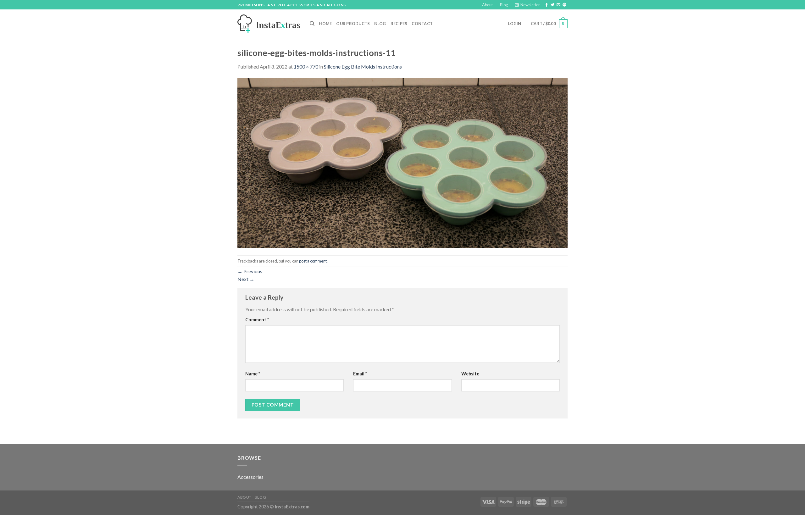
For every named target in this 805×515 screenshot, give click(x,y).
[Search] (312, 24)
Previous (249, 271)
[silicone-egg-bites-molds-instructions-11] (402, 162)
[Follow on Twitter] (552, 5)
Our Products (353, 23)
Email (360, 373)
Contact (422, 23)
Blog (504, 4)
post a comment (313, 260)
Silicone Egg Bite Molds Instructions (363, 66)
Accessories (250, 477)
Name (252, 373)
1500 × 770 (306, 66)
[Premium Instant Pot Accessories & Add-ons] (268, 23)
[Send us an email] (558, 5)
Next (245, 279)
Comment (257, 319)
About (487, 4)
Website (470, 373)
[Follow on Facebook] (546, 5)
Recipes (399, 23)
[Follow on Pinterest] (564, 5)
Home (325, 23)
